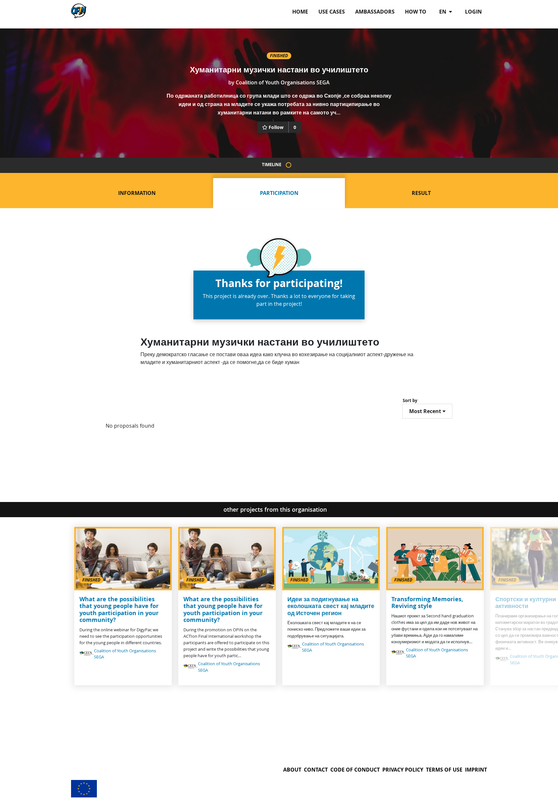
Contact (316, 769)
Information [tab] (137, 193)
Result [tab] (421, 193)
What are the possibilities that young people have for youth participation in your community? (119, 609)
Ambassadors (375, 11)
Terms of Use (444, 769)
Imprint (476, 769)
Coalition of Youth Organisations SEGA (283, 82)
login (473, 11)
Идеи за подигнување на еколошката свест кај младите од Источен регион (330, 606)
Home (300, 11)
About (292, 769)
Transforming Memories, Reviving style (427, 602)
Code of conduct (355, 769)
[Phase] (288, 165)
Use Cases (331, 11)
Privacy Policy (402, 769)
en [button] (443, 11)
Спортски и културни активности (525, 602)
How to (415, 11)
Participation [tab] (279, 193)
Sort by (410, 400)
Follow (276, 127)
